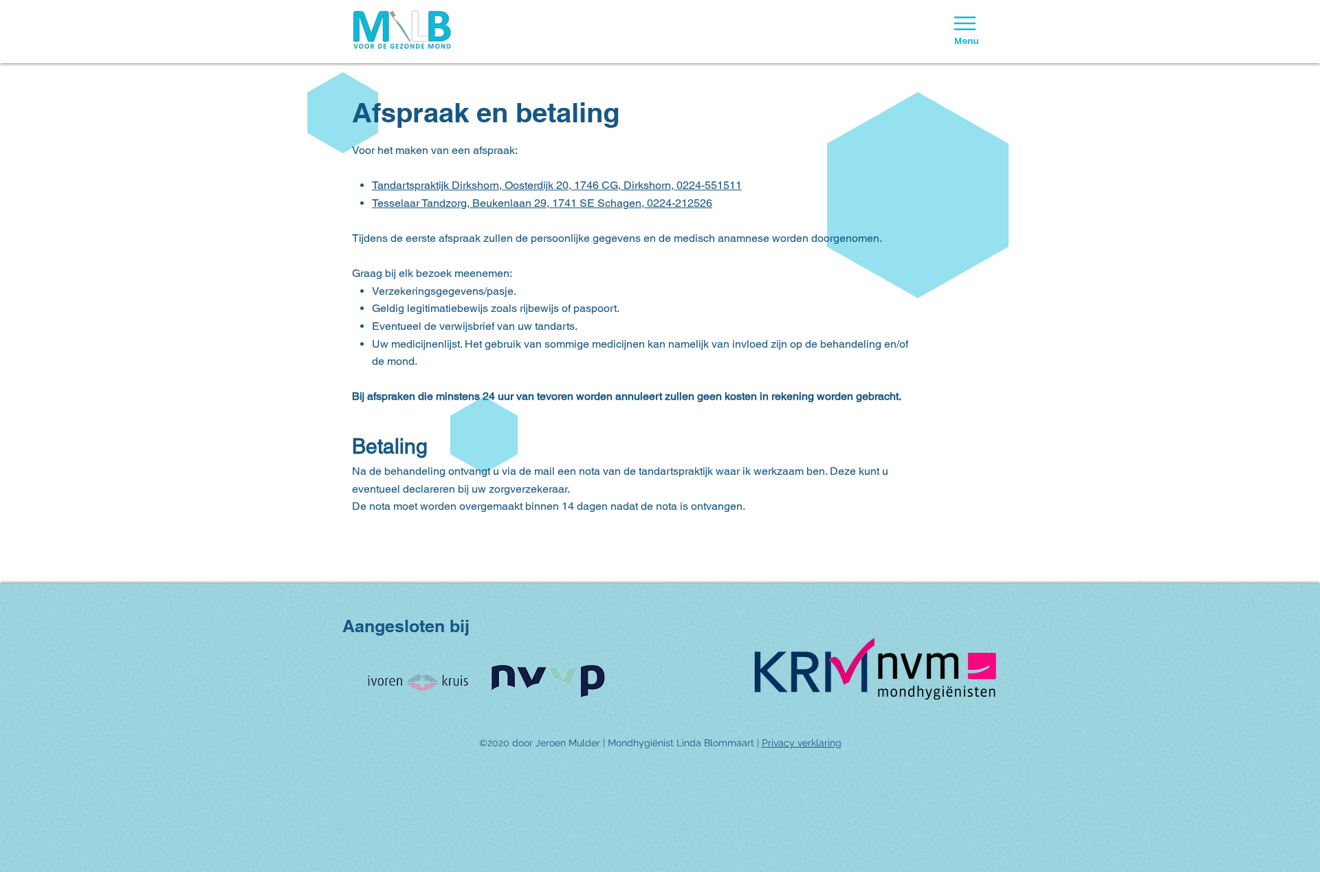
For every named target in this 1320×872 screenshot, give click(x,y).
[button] (965, 23)
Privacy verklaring (802, 742)
